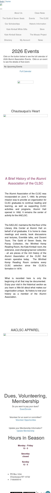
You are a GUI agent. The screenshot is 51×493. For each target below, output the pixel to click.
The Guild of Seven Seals (13, 18)
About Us (18, 13)
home (8, 1)
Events (32, 18)
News (40, 40)
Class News (40, 13)
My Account (25, 40)
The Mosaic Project (38, 34)
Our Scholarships (12, 23)
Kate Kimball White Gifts (17, 29)
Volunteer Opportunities (26, 420)
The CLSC (44, 18)
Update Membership (25, 430)
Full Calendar (25, 71)
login (2, 1)
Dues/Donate (25, 409)
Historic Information (37, 23)
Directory (8, 40)
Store (42, 29)
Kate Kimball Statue (12, 34)
